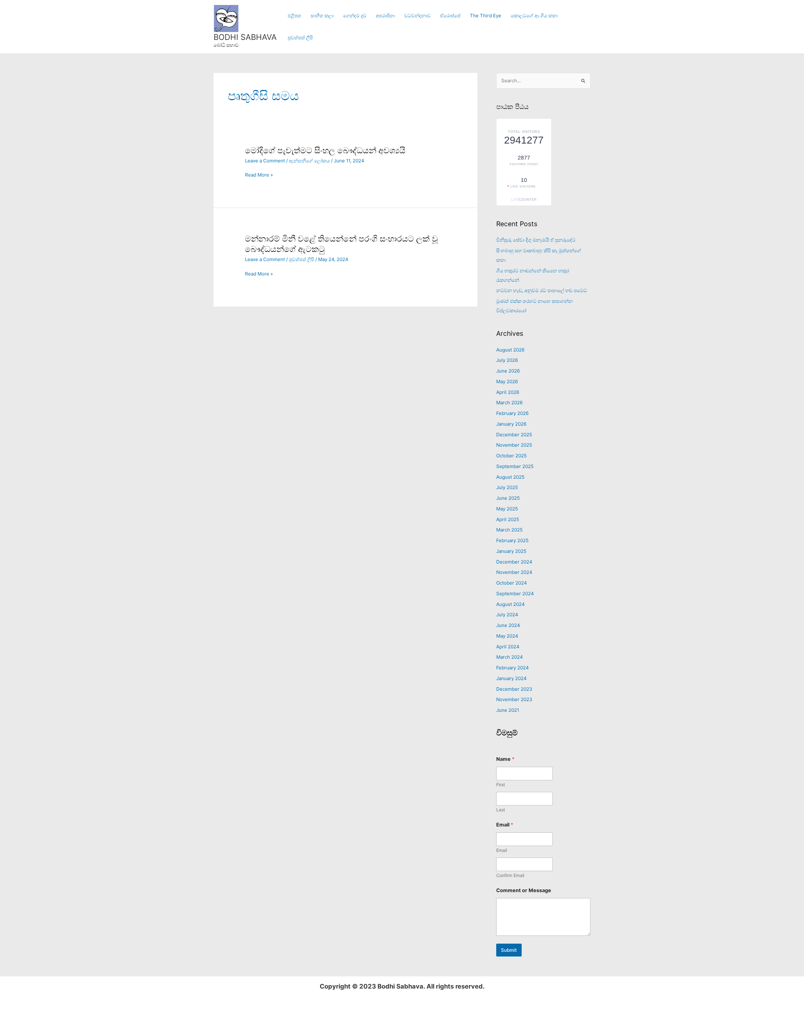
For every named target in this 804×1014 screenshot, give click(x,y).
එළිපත (294, 16)
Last (500, 809)
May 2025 (507, 509)
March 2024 (509, 657)
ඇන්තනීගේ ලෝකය (309, 161)
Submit (509, 950)
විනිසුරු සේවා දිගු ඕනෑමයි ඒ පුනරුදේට (536, 240)
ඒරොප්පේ (450, 16)
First (500, 784)
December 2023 (514, 689)
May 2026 (507, 381)
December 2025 (514, 435)
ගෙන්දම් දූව (355, 16)
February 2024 (512, 668)
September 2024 (515, 594)
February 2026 (512, 413)
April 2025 (507, 519)
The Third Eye (485, 16)
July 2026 (507, 360)
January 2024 (511, 678)
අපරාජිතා (385, 16)
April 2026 (507, 392)
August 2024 (510, 604)
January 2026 (511, 424)
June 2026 (508, 371)
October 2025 (511, 456)
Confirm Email (510, 875)
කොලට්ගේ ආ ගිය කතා (534, 16)
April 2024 (507, 647)
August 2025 (510, 477)
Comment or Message (523, 890)
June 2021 (507, 710)
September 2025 (515, 466)
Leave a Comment (265, 161)
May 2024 (507, 636)
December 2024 (514, 562)
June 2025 (508, 498)
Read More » (259, 175)
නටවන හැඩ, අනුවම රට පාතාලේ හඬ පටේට (541, 290)
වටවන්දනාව (417, 16)
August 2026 (510, 350)
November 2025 (514, 445)
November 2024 (514, 572)
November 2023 (514, 699)
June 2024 (508, 625)
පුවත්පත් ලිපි (300, 38)
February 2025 (512, 540)
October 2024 (511, 583)
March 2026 (509, 403)
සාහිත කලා (322, 16)
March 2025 (509, 530)
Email (501, 850)
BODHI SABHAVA (245, 37)
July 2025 (507, 487)
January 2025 (511, 551)
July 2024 (507, 615)
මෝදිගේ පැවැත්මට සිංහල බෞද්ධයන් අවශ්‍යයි (325, 150)
